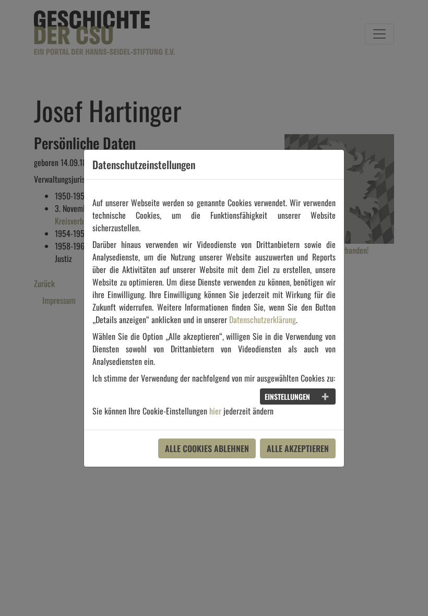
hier (215, 411)
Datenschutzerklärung (262, 319)
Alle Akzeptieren (298, 448)
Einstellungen (287, 396)
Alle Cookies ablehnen (207, 448)
